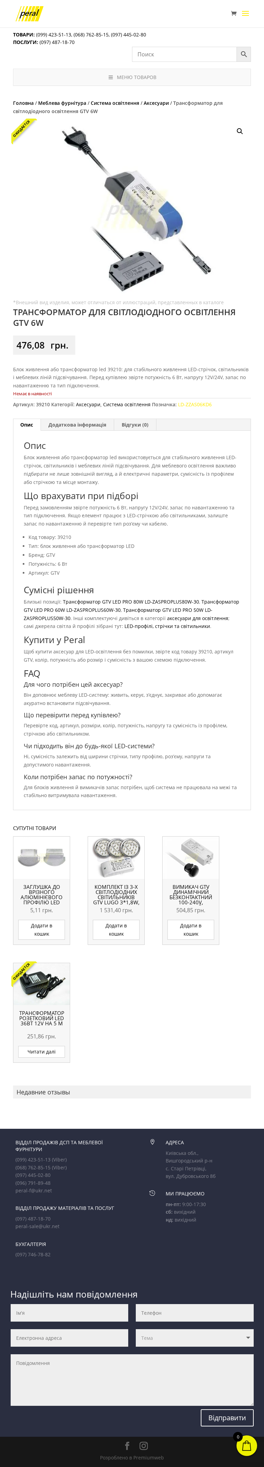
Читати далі (42, 1051)
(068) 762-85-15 (91, 34)
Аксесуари (156, 103)
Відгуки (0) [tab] (135, 424)
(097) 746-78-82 (33, 1254)
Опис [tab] (26, 424)
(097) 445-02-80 (128, 34)
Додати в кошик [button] (41, 929)
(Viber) (59, 1159)
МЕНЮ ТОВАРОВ (136, 77)
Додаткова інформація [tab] (77, 424)
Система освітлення (115, 103)
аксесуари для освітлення (197, 618)
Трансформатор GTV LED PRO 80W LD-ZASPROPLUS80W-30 (131, 601)
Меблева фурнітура (62, 103)
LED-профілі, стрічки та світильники (167, 626)
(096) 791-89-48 (33, 1183)
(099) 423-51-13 (53, 34)
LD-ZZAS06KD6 (195, 404)
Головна (23, 103)
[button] (240, 131)
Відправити (227, 1417)
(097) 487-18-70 (56, 42)
